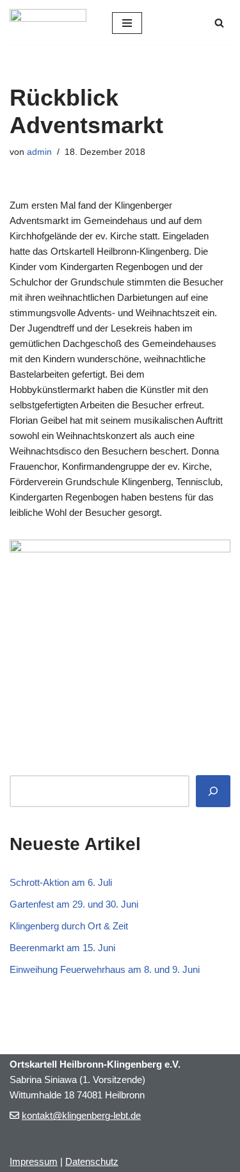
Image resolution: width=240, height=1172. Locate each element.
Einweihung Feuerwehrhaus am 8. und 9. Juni (105, 969)
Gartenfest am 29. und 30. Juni (74, 904)
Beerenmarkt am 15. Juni (62, 947)
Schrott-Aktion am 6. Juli (61, 882)
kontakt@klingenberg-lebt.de (81, 1115)
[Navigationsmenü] (127, 23)
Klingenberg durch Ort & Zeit (69, 925)
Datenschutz (91, 1161)
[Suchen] (219, 23)
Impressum (34, 1161)
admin (39, 152)
